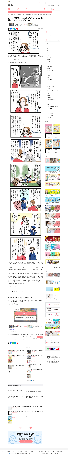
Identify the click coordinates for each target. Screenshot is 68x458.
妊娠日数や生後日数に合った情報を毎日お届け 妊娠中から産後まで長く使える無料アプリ (26, 439)
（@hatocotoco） (24, 56)
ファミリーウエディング (50, 73)
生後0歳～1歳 (49, 35)
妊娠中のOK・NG (49, 97)
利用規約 (9, 451)
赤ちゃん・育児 (53, 5)
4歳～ (28, 339)
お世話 (48, 55)
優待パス (56, 8)
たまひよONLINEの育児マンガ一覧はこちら (16, 291)
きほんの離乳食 (49, 108)
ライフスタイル (49, 72)
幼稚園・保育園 (19, 14)
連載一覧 (25, 24)
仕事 (20, 339)
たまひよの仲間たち (50, 113)
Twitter (9, 305)
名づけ (29, 8)
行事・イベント (49, 64)
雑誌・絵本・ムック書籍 (50, 86)
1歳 (47, 44)
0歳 (47, 43)
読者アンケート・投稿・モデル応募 (52, 90)
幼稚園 (23, 14)
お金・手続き (21, 8)
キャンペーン (49, 88)
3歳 (25, 339)
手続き (48, 104)
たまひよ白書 (49, 117)
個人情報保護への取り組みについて (47, 453)
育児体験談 (48, 75)
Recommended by (29, 380)
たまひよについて (49, 84)
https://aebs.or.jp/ (52, 359)
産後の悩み (48, 59)
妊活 (58, 5)
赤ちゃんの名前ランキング (51, 99)
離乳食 (47, 8)
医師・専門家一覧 (20, 451)
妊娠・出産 (48, 5)
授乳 (47, 52)
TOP (44, 5)
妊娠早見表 (12, 8)
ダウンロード (26, 441)
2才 (31, 55)
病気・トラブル (49, 57)
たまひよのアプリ (49, 111)
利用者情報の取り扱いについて (62, 451)
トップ (8, 14)
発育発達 (48, 61)
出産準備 (38, 8)
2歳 (23, 339)
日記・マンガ (49, 77)
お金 (47, 102)
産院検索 (48, 95)
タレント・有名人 (49, 79)
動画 (47, 81)
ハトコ (13, 339)
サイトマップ (27, 451)
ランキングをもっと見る (16, 371)
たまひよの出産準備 (50, 115)
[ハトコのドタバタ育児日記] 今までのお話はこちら (17, 62)
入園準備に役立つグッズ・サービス (34, 339)
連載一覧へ (56, 267)
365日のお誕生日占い (50, 91)
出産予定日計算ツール (50, 93)
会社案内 (56, 453)
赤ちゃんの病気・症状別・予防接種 (52, 106)
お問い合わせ (53, 451)
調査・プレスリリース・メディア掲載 (37, 451)
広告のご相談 (47, 451)
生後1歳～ (48, 36)
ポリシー (14, 451)
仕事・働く (48, 68)
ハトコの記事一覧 (11, 289)
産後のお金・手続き (50, 70)
